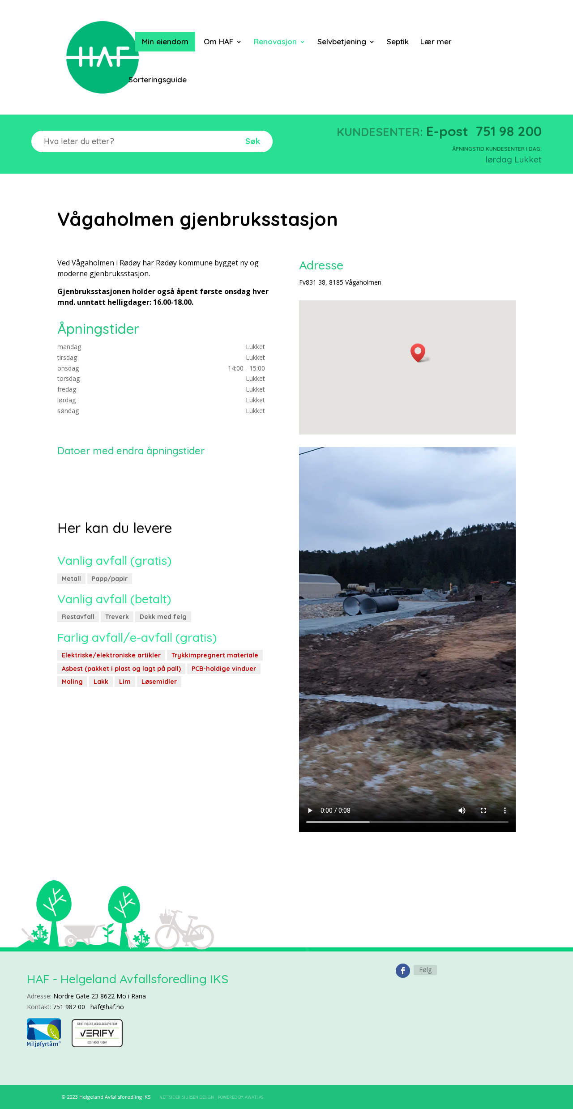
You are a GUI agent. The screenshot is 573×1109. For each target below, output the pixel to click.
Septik (398, 42)
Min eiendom (165, 41)
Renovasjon (275, 42)
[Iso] (97, 1045)
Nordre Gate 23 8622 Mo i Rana (99, 996)
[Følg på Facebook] (403, 971)
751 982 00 (69, 1006)
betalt (151, 598)
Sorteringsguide (157, 80)
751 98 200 (508, 131)
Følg (425, 969)
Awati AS (254, 1097)
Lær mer (436, 42)
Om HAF (218, 42)
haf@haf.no (107, 1006)
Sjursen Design (198, 1097)
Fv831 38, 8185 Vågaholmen (340, 282)
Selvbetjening (341, 42)
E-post (447, 131)
